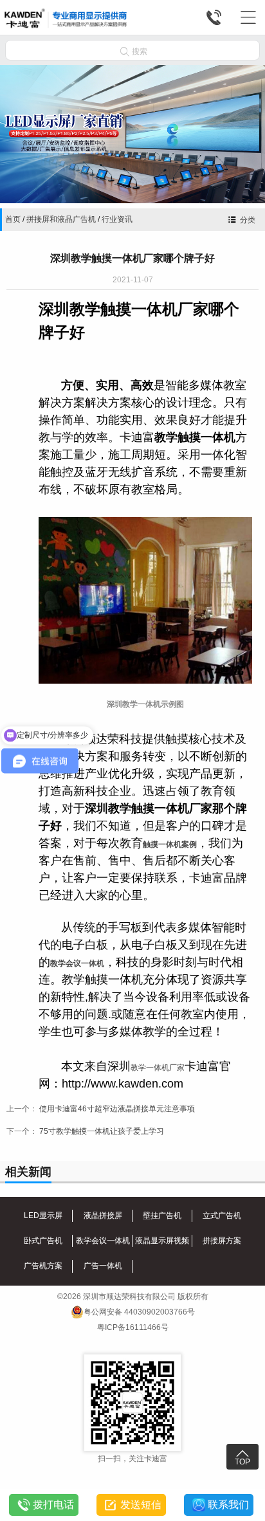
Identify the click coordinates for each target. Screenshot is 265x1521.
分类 (247, 219)
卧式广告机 (43, 1240)
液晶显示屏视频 (162, 1240)
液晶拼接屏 (103, 1215)
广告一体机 (103, 1265)
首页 (13, 219)
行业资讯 (117, 219)
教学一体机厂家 (158, 1067)
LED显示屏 (43, 1215)
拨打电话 (53, 1504)
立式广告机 (222, 1215)
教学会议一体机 (77, 963)
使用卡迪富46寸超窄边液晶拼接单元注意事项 (117, 1108)
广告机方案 (43, 1265)
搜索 (133, 51)
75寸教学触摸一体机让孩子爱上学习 (101, 1131)
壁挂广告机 (162, 1215)
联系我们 (228, 1504)
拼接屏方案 (222, 1240)
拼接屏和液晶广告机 (61, 219)
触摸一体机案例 (170, 844)
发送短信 (140, 1504)
